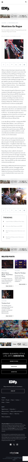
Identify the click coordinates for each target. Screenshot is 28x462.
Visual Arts (14, 333)
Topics (3, 397)
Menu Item (4, 414)
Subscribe (14, 366)
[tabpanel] (14, 363)
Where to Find (14, 361)
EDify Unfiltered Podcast (16, 411)
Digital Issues (5, 409)
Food (3, 400)
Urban (3, 402)
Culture (4, 23)
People (7, 400)
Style (12, 400)
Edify (3, 407)
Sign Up (13, 391)
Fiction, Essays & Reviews (14, 329)
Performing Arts (13, 23)
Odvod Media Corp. (17, 457)
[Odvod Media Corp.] (14, 453)
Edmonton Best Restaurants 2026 (14, 226)
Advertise (14, 372)
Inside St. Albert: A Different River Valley (15, 221)
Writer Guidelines (6, 416)
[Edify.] (5, 8)
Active (7, 402)
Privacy (16, 458)
